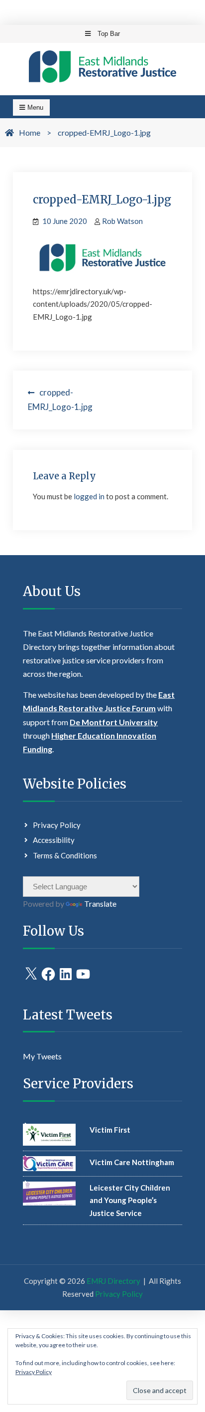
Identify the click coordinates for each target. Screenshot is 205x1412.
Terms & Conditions (65, 855)
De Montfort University (114, 722)
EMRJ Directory (113, 1280)
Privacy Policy (57, 824)
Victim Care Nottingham (132, 1162)
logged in (89, 496)
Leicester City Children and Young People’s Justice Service (130, 1200)
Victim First (110, 1129)
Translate (100, 903)
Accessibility (54, 839)
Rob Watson (122, 220)
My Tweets (42, 1056)
